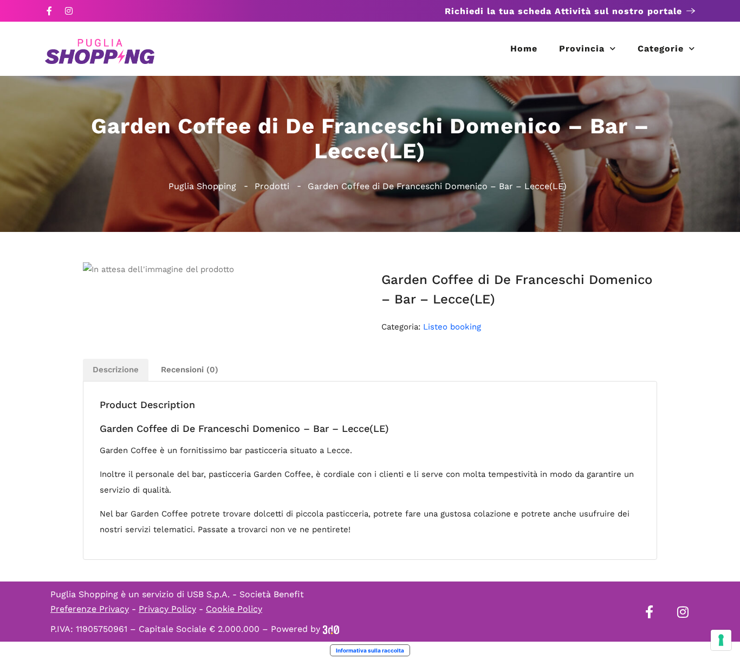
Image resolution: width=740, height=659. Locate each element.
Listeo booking (452, 327)
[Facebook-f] (49, 11)
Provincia (582, 48)
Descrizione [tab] (116, 369)
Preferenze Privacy (89, 609)
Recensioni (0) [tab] (189, 369)
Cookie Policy (234, 609)
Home (523, 48)
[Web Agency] (331, 629)
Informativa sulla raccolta (370, 650)
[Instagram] (68, 11)
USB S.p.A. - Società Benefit (245, 594)
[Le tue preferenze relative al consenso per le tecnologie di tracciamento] (721, 640)
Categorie (661, 48)
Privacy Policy (167, 609)
